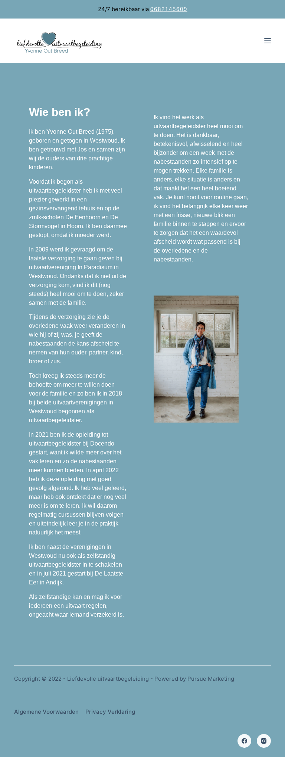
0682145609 (168, 9)
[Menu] (267, 40)
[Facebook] (245, 741)
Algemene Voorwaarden (46, 711)
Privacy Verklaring (110, 711)
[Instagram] (264, 741)
